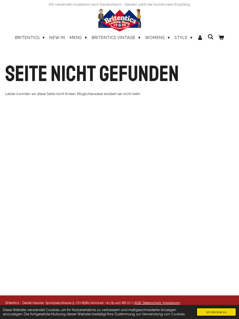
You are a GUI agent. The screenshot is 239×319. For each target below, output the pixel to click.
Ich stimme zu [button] (216, 312)
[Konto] (200, 37)
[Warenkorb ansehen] (221, 37)
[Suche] (210, 37)
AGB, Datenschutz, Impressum (157, 303)
